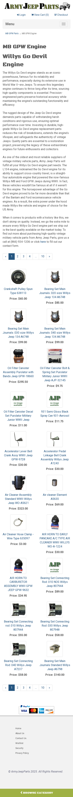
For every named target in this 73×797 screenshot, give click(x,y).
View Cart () (41, 14)
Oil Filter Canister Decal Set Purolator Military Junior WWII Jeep (18, 415)
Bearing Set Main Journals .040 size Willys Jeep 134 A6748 (54, 332)
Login (23, 14)
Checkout (62, 14)
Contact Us (20, 738)
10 (44, 256)
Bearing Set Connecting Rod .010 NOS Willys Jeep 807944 (54, 582)
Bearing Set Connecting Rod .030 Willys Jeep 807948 (54, 625)
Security (19, 748)
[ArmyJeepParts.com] (36, 6)
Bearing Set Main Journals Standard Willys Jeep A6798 (55, 665)
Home (18, 728)
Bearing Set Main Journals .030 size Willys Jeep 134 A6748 (18, 332)
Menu (9, 24)
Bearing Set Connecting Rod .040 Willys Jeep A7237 (18, 665)
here (43, 241)
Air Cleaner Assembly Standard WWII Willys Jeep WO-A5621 (18, 499)
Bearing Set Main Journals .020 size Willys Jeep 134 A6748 (54, 293)
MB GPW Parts (12, 33)
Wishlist (19, 743)
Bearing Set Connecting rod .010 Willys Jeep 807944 (18, 625)
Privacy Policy (22, 753)
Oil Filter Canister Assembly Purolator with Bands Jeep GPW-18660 (18, 372)
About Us (19, 733)
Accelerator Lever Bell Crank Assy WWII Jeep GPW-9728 (18, 455)
